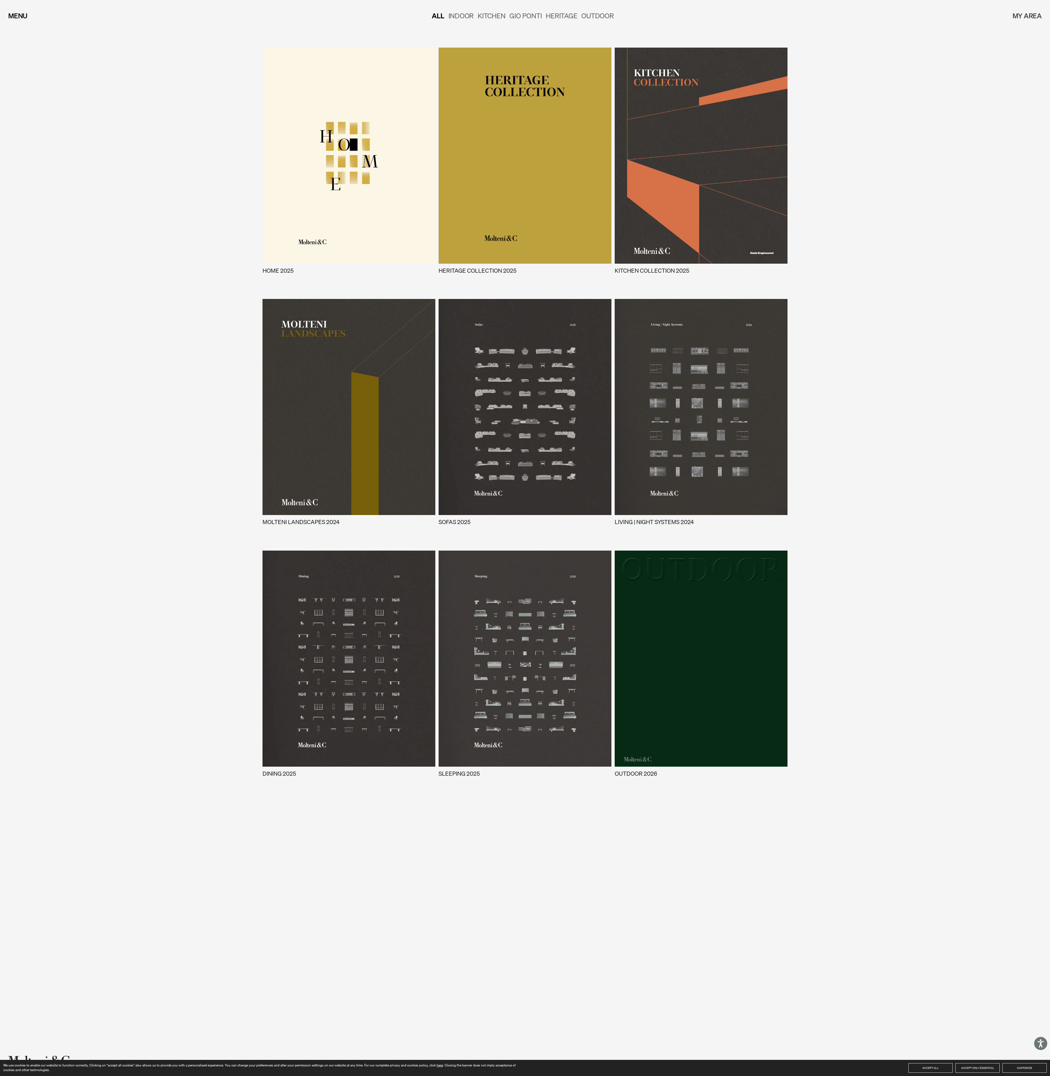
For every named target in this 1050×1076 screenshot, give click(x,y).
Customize (1024, 1068)
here (440, 1065)
